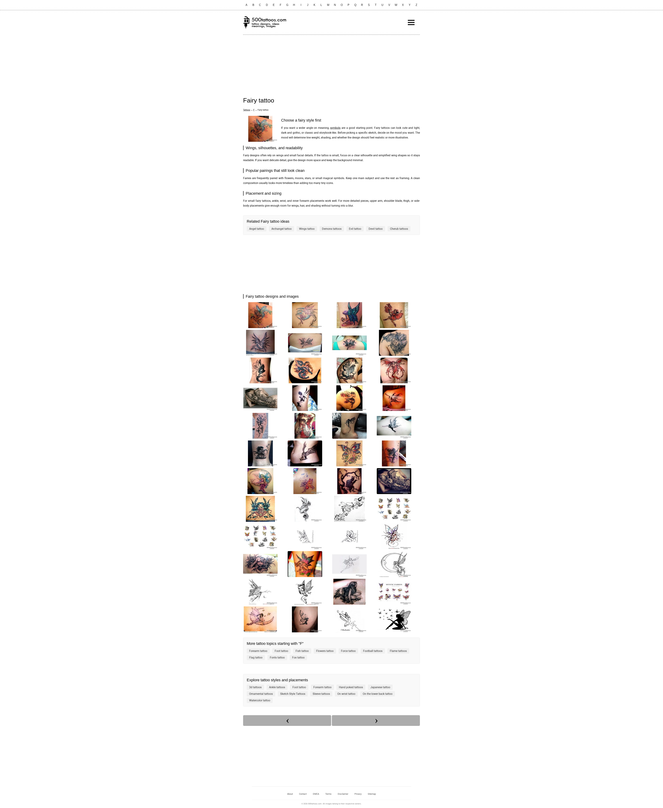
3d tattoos (255, 687)
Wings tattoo (307, 228)
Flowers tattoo (325, 651)
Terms (328, 794)
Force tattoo (348, 651)
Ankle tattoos (277, 687)
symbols (335, 127)
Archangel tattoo (281, 228)
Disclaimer (343, 794)
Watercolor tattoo (259, 700)
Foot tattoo (281, 651)
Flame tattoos (398, 651)
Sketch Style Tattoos (292, 693)
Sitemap (372, 794)
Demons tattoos (332, 228)
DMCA (316, 794)
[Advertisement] (331, 62)
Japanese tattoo (380, 687)
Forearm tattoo (258, 651)
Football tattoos (372, 651)
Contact (303, 794)
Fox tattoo (298, 657)
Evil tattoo (355, 228)
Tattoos (246, 110)
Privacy (358, 794)
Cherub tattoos (399, 228)
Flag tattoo (255, 657)
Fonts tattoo (277, 657)
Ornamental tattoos (261, 693)
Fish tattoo (302, 651)
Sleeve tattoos (321, 693)
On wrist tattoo (346, 693)
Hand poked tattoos (351, 687)
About (290, 794)
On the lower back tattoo (377, 693)
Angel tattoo (256, 228)
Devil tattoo (376, 228)
